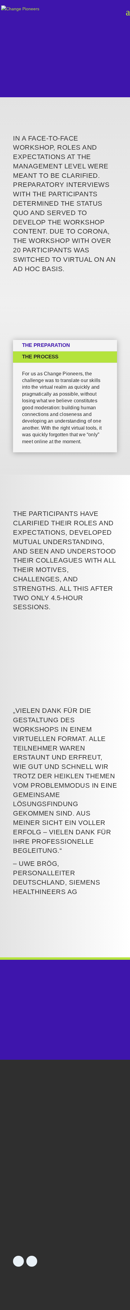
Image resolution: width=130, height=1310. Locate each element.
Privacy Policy (50, 1281)
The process (40, 357)
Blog (18, 1209)
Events (21, 1220)
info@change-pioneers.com (65, 1039)
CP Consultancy (32, 1156)
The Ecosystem (31, 1179)
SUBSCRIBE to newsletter (63, 1124)
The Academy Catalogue (41, 1232)
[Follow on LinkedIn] (18, 1261)
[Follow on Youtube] (31, 1261)
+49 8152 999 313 (65, 1026)
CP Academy (28, 1168)
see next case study (65, 939)
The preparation (46, 345)
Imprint (21, 1281)
